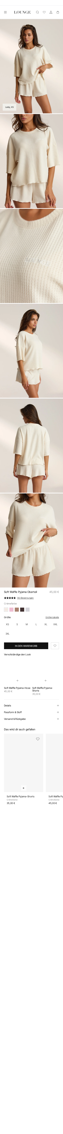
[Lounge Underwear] (22, 12)
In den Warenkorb (26, 645)
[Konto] (51, 12)
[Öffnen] (5, 12)
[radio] (7, 624)
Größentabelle (52, 617)
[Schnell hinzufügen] (17, 681)
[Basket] (57, 12)
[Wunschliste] (44, 12)
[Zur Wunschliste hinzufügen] (55, 645)
